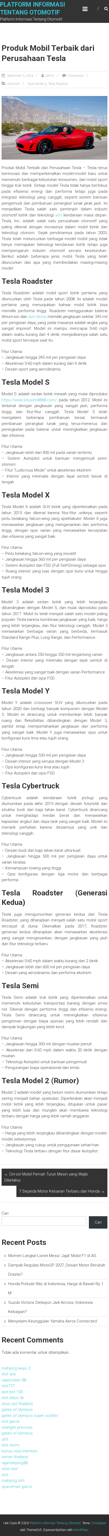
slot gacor (11, 1421)
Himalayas (98, 1523)
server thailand (15, 1456)
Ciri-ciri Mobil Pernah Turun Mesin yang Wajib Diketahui (46, 1177)
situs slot (10, 1468)
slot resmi (10, 1445)
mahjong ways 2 (16, 1368)
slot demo (37, 316)
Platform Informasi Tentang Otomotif (55, 1523)
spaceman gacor (17, 1486)
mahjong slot (13, 1480)
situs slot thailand (17, 1403)
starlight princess (17, 1427)
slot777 (8, 1385)
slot (58, 215)
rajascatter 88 (14, 1380)
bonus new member (20, 1451)
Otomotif (13, 84)
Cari (5, 1213)
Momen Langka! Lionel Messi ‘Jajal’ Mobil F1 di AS (52, 1255)
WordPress (81, 1530)
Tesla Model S (37, 84)
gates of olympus (17, 1409)
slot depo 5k (13, 1397)
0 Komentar (75, 76)
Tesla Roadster (58, 84)
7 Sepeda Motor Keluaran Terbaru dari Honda (62, 1191)
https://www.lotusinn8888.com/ (29, 400)
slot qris (9, 1374)
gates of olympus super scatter (30, 1415)
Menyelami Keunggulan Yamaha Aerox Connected (52, 1321)
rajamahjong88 (15, 1463)
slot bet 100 (12, 1392)
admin (49, 76)
